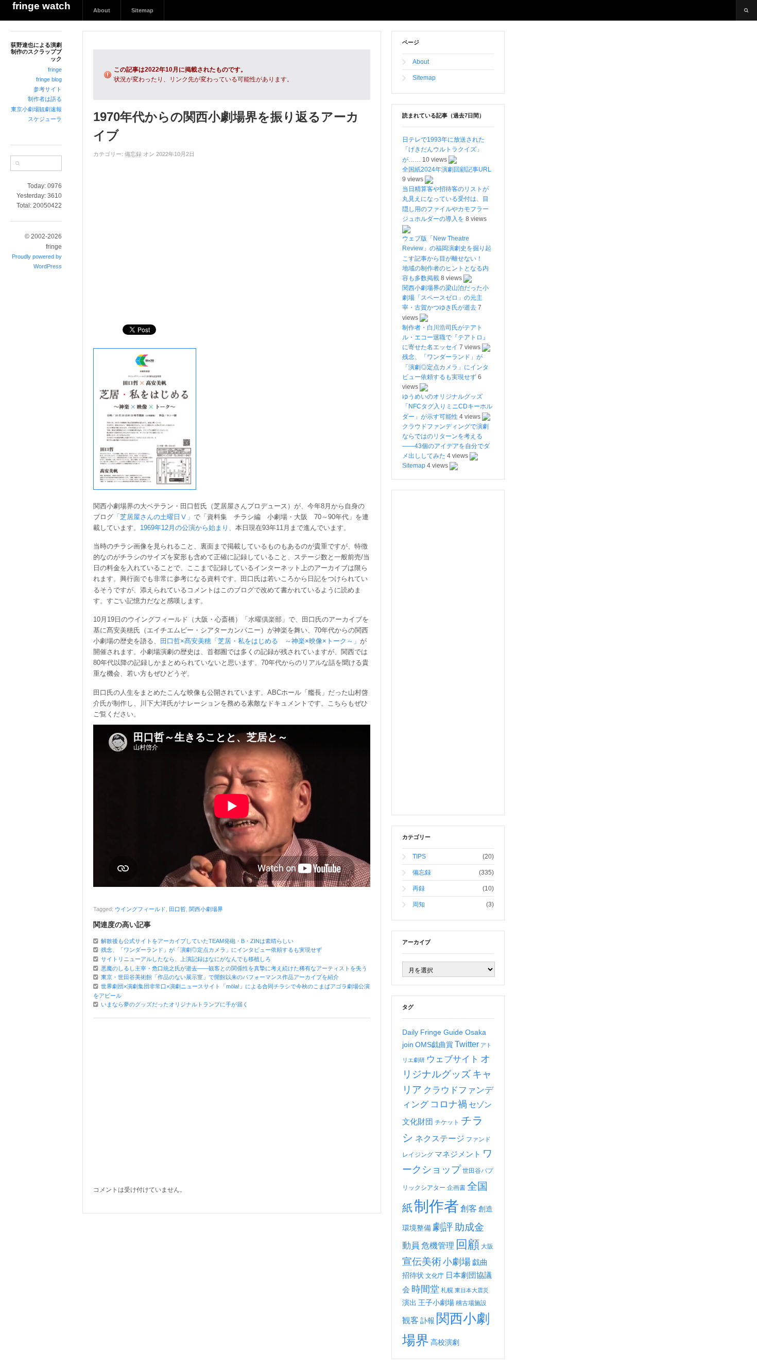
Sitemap (142, 10)
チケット (447, 1122)
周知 (418, 904)
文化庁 (434, 1275)
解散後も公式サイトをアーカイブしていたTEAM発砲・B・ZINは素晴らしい (197, 941)
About (101, 10)
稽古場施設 (471, 1303)
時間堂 (425, 1289)
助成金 (469, 1227)
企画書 (456, 1187)
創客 (468, 1208)
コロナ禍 (448, 1104)
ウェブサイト (452, 1059)
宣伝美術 (421, 1261)
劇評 (443, 1226)
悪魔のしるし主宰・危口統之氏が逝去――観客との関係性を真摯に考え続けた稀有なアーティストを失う (234, 968)
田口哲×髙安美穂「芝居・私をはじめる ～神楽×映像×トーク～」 (260, 641)
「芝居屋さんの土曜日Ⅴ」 (153, 517)
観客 (410, 1320)
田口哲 (177, 909)
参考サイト (47, 89)
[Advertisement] (231, 236)
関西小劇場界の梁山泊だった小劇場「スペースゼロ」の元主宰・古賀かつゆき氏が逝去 (445, 297)
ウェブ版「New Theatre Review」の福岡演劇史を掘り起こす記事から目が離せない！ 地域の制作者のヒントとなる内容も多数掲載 (446, 258)
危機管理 (437, 1245)
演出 (409, 1302)
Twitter (467, 1044)
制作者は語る (45, 99)
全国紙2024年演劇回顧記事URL (446, 169)
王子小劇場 (436, 1302)
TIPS (419, 856)
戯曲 (480, 1262)
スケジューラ (45, 119)
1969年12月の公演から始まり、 (187, 528)
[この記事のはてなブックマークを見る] (453, 159)
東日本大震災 (472, 1290)
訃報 (427, 1320)
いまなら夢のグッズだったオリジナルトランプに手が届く (174, 1004)
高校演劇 (445, 1342)
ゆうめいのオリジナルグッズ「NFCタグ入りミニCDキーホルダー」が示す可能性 (447, 406)
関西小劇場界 (206, 909)
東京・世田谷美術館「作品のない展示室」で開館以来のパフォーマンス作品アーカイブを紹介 (220, 977)
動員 (411, 1246)
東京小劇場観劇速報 (36, 109)
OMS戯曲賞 (434, 1044)
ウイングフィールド (140, 909)
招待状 (413, 1275)
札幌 (447, 1290)
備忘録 (133, 154)
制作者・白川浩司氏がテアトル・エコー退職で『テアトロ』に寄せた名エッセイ (445, 337)
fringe (55, 69)
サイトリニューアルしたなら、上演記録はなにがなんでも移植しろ (186, 959)
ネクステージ (439, 1138)
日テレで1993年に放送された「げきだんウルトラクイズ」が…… (443, 149)
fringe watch (41, 6)
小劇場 (457, 1262)
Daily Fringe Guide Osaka (444, 1032)
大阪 (487, 1246)
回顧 (467, 1244)
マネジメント (458, 1154)
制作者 (436, 1205)
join (408, 1044)
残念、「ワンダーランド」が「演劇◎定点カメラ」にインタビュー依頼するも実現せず (211, 950)
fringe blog (49, 79)
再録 (418, 888)
